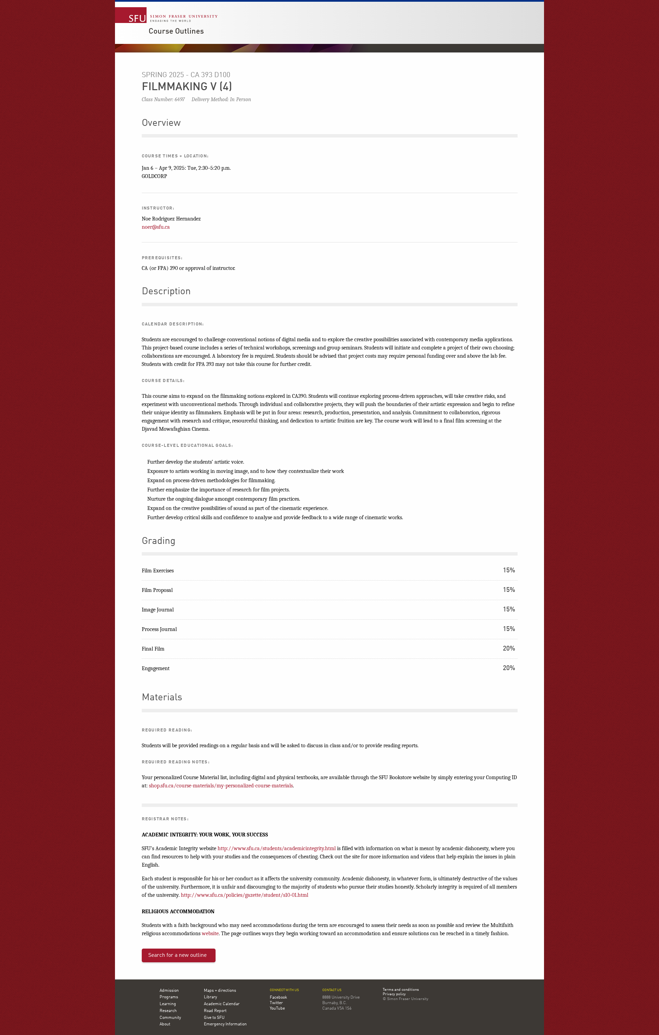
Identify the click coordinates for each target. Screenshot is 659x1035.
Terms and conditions (401, 990)
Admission (169, 991)
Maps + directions (220, 991)
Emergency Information (225, 1024)
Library (210, 997)
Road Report (215, 1011)
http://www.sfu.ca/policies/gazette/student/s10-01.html (244, 895)
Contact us (332, 990)
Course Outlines (176, 31)
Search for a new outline (177, 955)
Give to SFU (214, 1018)
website (210, 933)
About (165, 1024)
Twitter (276, 1003)
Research (168, 1011)
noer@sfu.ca (156, 227)
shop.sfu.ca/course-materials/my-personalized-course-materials (221, 786)
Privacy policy (394, 994)
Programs (169, 997)
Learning (168, 1004)
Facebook (278, 998)
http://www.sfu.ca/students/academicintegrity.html (277, 848)
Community (170, 1018)
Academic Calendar (222, 1004)
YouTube (277, 1009)
